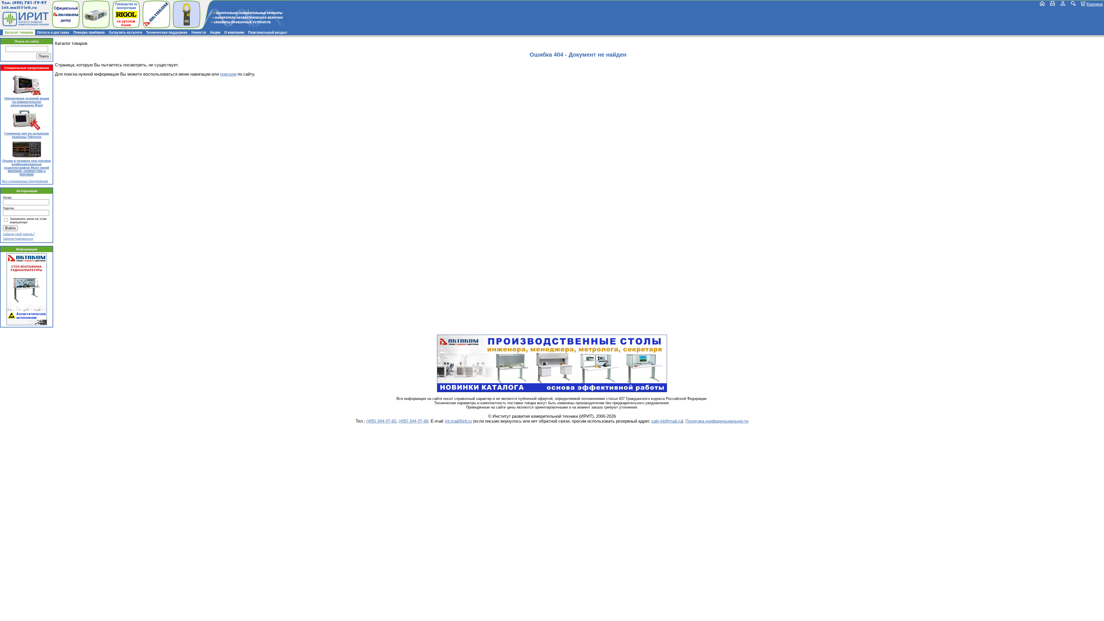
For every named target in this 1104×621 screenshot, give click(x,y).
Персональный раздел (267, 32)
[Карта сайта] (1063, 3)
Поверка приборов (89, 32)
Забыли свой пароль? (19, 234)
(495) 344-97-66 (413, 421)
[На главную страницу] (25, 19)
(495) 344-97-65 (381, 421)
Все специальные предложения (25, 181)
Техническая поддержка (166, 32)
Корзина (1094, 4)
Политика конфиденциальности (716, 421)
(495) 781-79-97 (29, 3)
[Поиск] (1073, 3)
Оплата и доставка (53, 32)
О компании (234, 32)
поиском (228, 74)
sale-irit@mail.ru (666, 421)
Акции (215, 32)
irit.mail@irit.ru (19, 7)
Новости (198, 32)
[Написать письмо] (1052, 3)
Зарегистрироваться (18, 238)
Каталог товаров (19, 32)
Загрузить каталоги (125, 32)
